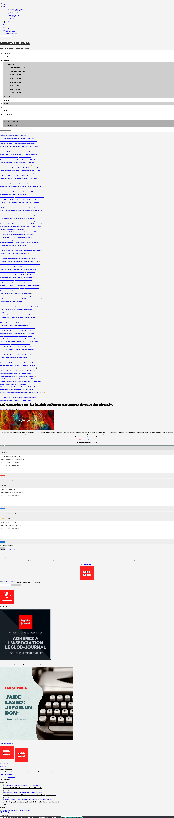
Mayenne (5, 6)
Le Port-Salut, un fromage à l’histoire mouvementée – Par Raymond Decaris (17, 138)
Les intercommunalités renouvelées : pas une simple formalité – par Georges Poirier (19, 247)
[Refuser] (82, 817)
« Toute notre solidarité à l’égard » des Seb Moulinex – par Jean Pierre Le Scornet (19, 370)
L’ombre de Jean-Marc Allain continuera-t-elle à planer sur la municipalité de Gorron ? (20, 341)
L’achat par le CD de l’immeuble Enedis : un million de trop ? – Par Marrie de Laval (19, 202)
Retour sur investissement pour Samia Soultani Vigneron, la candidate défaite (18, 320)
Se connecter (91, 440)
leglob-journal (15, 43)
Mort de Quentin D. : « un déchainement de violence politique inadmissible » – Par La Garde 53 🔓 (23, 392)
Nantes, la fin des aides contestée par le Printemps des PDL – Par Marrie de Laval (19, 167)
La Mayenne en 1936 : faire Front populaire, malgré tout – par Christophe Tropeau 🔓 (20, 261)
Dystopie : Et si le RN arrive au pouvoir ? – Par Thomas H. (13, 135)
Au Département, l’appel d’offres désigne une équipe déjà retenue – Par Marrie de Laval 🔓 (21, 223)
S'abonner (2, 475)
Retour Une (3, 766)
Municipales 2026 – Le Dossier (16, 9)
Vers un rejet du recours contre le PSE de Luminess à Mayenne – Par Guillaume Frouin (20, 285)
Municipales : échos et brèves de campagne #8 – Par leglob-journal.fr (16, 336)
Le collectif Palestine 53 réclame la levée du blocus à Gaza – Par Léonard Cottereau (19, 199)
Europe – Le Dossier (13, 14)
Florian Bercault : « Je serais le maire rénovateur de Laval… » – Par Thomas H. (18, 394)
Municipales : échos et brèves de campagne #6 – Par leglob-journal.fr (16, 354)
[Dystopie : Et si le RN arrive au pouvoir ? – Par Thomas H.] (21, 785)
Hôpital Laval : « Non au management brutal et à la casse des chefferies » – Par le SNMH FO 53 (22, 197)
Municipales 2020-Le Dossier (15, 11)
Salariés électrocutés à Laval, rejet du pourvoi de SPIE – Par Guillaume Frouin (18, 365)
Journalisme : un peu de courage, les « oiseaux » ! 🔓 (12, 229)
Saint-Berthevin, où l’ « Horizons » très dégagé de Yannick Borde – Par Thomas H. (19, 352)
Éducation (6, 549)
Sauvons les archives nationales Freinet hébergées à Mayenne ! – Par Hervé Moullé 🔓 (20, 149)
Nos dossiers (8, 8)
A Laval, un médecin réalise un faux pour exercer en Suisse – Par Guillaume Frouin (19, 154)
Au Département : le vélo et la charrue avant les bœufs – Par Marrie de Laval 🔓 (18, 368)
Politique (11, 549)
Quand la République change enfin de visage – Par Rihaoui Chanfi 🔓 (16, 293)
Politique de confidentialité (6, 774)
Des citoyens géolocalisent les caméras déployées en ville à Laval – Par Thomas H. (18, 362)
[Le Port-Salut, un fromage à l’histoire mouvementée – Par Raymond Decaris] (22, 792)
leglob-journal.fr (4, 409)
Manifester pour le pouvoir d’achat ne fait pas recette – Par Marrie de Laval (17, 191)
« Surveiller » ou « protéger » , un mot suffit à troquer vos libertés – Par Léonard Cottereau (21, 183)
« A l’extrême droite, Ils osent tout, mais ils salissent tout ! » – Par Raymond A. (18, 218)
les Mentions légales (7, 743)
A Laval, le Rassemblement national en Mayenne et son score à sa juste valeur (18, 277)
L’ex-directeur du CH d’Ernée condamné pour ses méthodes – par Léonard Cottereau (20, 231)
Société (4, 24)
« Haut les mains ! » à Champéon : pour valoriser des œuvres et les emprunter (18, 207)
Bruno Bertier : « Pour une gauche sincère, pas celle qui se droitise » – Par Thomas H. (19, 288)
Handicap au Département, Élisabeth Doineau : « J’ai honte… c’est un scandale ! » (19, 178)
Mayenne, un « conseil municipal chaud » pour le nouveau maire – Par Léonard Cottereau (21, 210)
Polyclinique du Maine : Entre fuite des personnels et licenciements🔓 (16, 165)
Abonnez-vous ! (88, 564)
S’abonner (7, 53)
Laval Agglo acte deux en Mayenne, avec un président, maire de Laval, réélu (17, 282)
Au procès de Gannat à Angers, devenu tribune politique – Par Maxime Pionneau (18, 240)
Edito (4, 25)
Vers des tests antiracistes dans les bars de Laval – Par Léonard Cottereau (17, 189)
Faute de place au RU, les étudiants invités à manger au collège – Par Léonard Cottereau (20, 226)
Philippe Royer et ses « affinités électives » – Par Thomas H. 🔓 (14, 253)
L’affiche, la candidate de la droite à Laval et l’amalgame (13, 384)
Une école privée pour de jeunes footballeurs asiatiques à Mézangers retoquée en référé (20, 170)
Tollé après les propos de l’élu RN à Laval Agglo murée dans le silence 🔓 (17, 237)
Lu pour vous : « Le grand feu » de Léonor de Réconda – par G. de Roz (16, 234)
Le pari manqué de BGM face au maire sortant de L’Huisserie (14, 325)
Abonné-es (5, 30)
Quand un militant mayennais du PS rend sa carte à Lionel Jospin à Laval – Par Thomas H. (21, 306)
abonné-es (6, 764)
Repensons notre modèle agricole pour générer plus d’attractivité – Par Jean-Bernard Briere (21, 186)
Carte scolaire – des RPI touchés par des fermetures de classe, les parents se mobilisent (20, 304)
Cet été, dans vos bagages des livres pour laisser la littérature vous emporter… (18, 143)
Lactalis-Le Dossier (13, 17)
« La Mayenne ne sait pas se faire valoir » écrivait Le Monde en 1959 (15, 360)
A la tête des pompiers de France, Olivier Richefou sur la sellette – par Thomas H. (18, 141)
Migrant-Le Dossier (13, 19)
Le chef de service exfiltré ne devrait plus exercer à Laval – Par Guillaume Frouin (18, 269)
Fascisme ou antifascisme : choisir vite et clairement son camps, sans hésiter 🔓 (18, 376)
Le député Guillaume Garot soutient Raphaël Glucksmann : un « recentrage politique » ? (20, 181)
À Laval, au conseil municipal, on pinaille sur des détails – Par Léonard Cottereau (19, 205)
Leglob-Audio (6, 28)
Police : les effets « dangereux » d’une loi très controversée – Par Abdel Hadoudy (18, 159)
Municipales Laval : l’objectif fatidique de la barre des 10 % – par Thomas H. (18, 333)
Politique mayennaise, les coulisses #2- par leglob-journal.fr (13, 194)
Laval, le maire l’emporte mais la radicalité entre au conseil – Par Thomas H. (17, 328)
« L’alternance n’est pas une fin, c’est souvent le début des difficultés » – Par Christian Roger (21, 298)
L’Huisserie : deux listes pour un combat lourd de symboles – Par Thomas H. (17, 349)
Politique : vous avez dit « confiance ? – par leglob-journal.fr (14, 357)
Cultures (5, 22)
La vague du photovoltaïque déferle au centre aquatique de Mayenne (16, 309)
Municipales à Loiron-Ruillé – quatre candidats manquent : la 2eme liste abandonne (19, 378)
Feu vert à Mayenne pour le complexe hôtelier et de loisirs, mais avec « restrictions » (19, 256)
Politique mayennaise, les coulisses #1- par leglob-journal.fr (13, 245)
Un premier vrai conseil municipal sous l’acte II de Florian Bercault (15, 274)
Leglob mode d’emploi (11, 33)
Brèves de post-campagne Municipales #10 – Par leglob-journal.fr (15, 322)
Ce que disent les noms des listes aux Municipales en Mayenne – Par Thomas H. (18, 397)
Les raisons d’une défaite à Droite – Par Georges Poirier (13, 301)
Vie (14, 549)
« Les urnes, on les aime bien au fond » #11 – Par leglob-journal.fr (15, 314)
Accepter (63, 817)
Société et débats (9, 548)
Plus (4, 27)
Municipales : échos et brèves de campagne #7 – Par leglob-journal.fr (16, 346)
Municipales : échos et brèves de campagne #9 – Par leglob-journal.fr (16, 330)
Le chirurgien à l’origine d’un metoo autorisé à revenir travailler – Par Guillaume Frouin (20, 381)
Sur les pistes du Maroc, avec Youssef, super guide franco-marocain (15, 157)
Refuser (67, 817)
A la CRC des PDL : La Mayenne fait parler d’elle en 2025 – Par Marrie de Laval (19, 146)
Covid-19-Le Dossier (13, 12)
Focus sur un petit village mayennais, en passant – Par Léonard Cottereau (17, 151)
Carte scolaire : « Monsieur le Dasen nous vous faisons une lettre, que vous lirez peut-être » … (21, 296)
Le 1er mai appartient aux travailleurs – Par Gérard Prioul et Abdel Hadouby (18, 258)
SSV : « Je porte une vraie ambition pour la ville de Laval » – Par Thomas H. (17, 386)
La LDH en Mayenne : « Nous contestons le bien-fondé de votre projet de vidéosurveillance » (21, 250)
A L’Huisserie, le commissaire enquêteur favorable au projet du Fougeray (17, 173)
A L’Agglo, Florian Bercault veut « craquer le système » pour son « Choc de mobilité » (20, 242)
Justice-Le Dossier (12, 18)
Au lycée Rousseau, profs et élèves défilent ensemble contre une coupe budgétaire (18, 221)
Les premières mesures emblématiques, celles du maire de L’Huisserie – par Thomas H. (20, 264)
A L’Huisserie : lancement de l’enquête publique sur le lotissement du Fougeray (18, 290)
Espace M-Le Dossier (13, 15)
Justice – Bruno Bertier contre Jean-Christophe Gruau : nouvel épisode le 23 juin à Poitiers (21, 213)
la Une (6, 57)
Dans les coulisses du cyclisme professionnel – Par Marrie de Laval (15, 344)
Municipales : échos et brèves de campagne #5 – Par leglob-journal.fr (16, 373)
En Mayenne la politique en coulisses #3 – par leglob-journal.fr (14, 175)
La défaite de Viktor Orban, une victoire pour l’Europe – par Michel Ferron (17, 272)
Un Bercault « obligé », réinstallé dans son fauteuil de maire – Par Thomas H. (17, 317)
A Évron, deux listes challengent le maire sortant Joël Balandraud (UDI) (16, 389)
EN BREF (7, 21)
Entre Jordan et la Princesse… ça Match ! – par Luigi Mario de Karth (16, 280)
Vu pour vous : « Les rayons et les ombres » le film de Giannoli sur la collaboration (19, 266)
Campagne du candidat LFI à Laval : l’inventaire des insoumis (14, 312)
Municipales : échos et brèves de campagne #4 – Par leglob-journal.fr (16, 400)
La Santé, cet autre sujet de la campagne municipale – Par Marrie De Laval (17, 338)
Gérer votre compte (10, 31)
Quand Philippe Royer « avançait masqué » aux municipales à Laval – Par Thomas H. (20, 215)
